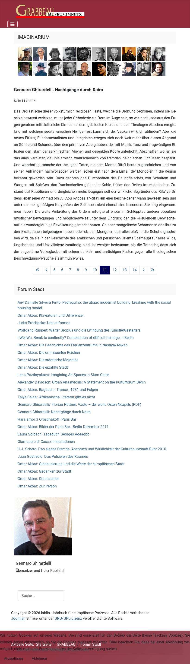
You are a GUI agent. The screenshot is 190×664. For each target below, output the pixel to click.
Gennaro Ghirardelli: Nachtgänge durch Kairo (54, 412)
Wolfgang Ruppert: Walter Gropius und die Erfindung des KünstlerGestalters (79, 330)
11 (105, 270)
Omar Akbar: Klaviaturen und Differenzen (51, 315)
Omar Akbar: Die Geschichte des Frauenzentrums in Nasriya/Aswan (73, 345)
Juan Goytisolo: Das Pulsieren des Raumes (53, 456)
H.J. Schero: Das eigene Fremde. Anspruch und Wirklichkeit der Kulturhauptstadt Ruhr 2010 (92, 449)
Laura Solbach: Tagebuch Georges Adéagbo (53, 434)
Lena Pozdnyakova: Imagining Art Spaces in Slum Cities (63, 375)
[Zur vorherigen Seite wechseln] (46, 270)
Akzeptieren (13, 658)
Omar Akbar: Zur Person (37, 486)
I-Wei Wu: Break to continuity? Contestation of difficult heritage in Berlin (76, 337)
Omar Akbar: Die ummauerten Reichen (49, 352)
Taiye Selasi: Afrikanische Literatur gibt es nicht (56, 397)
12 (115, 270)
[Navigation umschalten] (12, 24)
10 (95, 270)
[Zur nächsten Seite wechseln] (143, 270)
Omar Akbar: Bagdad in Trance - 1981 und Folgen (58, 389)
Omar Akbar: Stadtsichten (39, 479)
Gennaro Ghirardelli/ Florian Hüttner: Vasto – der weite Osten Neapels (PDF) (79, 404)
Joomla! (18, 618)
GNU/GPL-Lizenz (68, 618)
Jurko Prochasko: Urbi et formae (44, 323)
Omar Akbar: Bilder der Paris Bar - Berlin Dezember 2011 (63, 427)
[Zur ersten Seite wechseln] (37, 270)
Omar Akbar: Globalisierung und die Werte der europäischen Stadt (71, 464)
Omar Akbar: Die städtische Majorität (48, 360)
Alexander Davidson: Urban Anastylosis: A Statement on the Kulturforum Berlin (82, 382)
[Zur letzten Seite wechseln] (152, 270)
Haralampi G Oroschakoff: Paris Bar (47, 419)
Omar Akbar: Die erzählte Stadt (43, 367)
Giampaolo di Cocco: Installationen (46, 441)
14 (135, 270)
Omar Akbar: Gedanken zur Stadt (44, 471)
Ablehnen (39, 658)
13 (125, 270)
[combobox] (41, 595)
